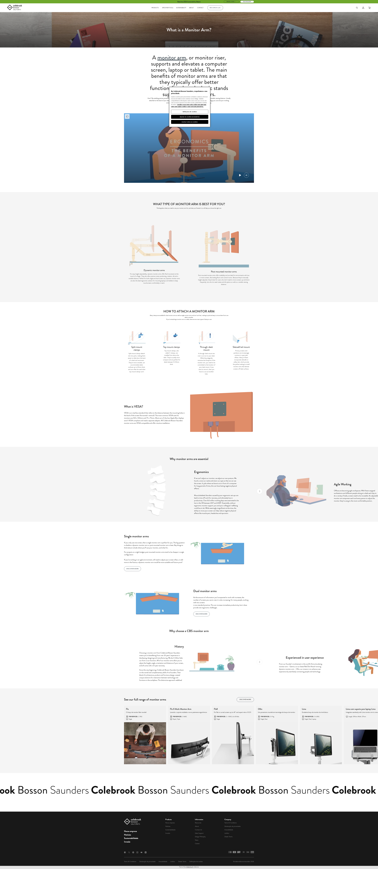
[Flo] (145, 743)
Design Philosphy (200, 837)
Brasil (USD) (230, 1)
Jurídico (226, 833)
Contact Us (198, 830)
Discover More (132, 569)
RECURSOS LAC (215, 8)
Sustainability (181, 8)
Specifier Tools (167, 8)
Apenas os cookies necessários (190, 117)
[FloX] (233, 743)
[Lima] (321, 743)
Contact (200, 8)
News (196, 840)
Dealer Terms (228, 837)
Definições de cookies (196, 861)
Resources (198, 823)
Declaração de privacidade (232, 826)
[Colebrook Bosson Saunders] (14, 8)
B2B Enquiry (247, 1)
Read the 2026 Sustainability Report (189, 1)
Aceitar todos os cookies (190, 122)
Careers (197, 843)
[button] (118, 491)
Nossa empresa (130, 831)
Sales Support (199, 833)
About (191, 8)
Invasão (127, 841)
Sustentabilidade (131, 838)
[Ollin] (277, 743)
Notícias (127, 834)
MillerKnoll (189, 867)
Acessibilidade (228, 830)
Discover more (245, 700)
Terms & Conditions (230, 823)
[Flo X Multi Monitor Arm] (189, 743)
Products (155, 8)
